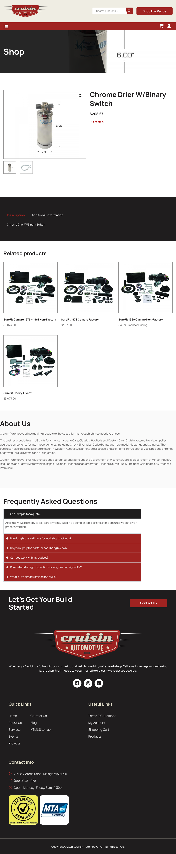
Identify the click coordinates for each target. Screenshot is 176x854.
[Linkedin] (99, 683)
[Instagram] (88, 683)
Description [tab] (16, 215)
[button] (6, 26)
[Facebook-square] (77, 683)
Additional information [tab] (47, 215)
